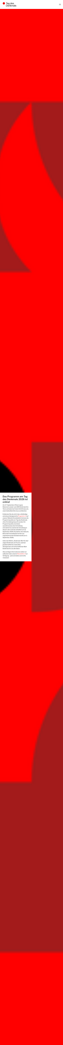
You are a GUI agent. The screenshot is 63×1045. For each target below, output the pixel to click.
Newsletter (20, 554)
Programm (21, 516)
